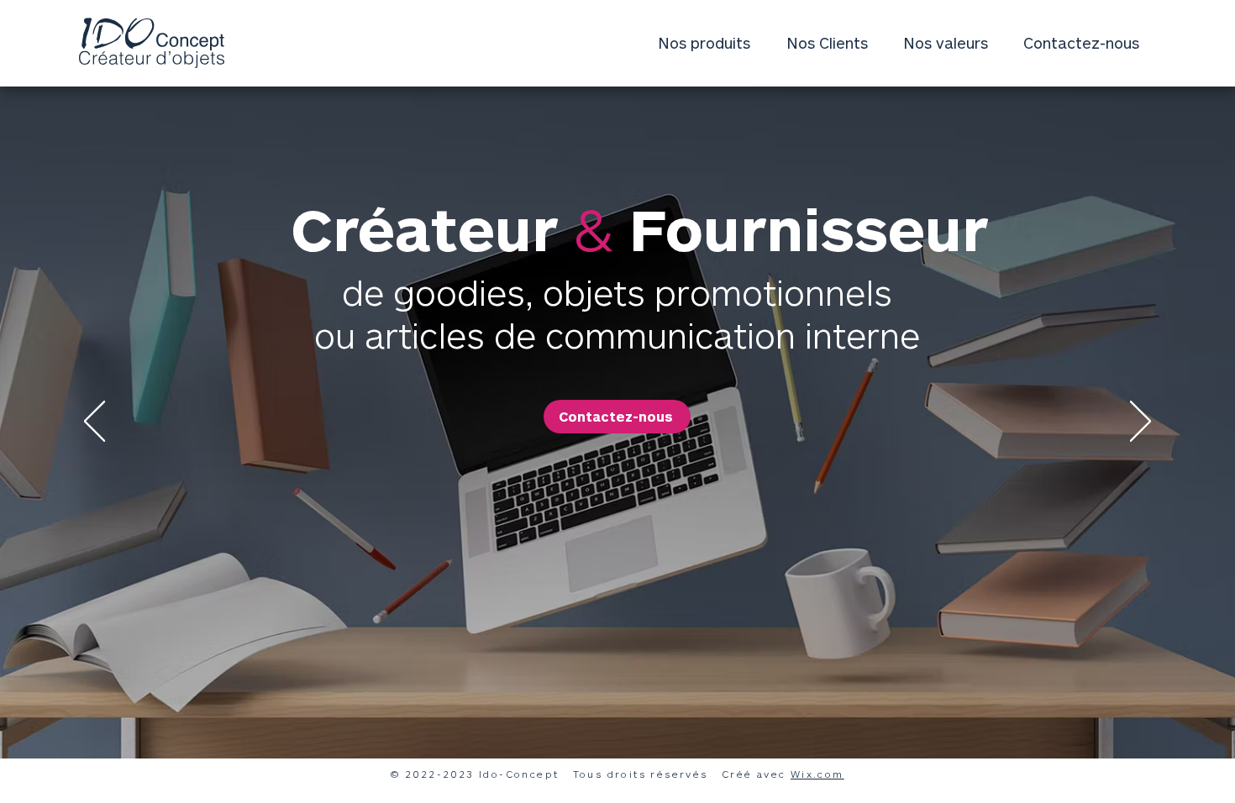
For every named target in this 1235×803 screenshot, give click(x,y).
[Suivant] (1140, 422)
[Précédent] (94, 422)
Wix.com (817, 773)
